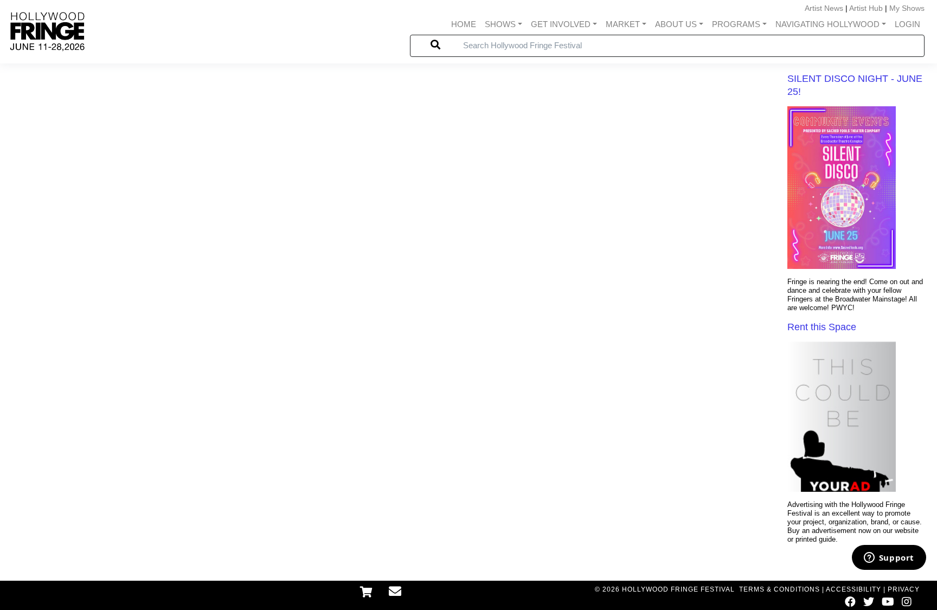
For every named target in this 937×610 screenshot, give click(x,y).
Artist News (824, 8)
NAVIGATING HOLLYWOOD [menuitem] (827, 24)
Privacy (904, 589)
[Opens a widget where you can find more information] (888, 558)
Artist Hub (866, 8)
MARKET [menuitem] (623, 24)
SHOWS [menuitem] (500, 24)
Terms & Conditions (779, 589)
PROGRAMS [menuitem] (736, 24)
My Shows (907, 8)
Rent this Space (821, 327)
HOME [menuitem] (463, 24)
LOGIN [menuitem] (907, 24)
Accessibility (853, 589)
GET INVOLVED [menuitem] (561, 24)
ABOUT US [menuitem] (676, 24)
